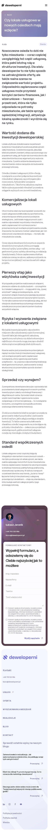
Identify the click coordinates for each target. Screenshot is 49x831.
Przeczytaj (34, 764)
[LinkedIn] (4, 804)
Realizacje (9, 718)
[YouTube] (21, 804)
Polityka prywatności (12, 813)
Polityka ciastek (10, 818)
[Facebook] (15, 804)
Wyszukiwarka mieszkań (17, 709)
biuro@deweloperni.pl (15, 535)
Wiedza (6, 822)
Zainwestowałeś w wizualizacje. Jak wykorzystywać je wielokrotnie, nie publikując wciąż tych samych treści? (23, 757)
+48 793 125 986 (12, 531)
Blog (9, 15)
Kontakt (8, 735)
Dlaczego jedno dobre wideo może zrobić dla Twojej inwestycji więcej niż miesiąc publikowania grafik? (22, 789)
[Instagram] (9, 804)
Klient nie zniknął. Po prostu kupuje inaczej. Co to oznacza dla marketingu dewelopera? (22, 773)
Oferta (7, 701)
